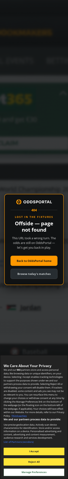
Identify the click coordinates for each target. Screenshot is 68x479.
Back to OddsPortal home (34, 261)
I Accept (34, 451)
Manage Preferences (34, 472)
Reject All (34, 461)
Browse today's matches (34, 274)
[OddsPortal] (34, 201)
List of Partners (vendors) (19, 442)
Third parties (19, 415)
